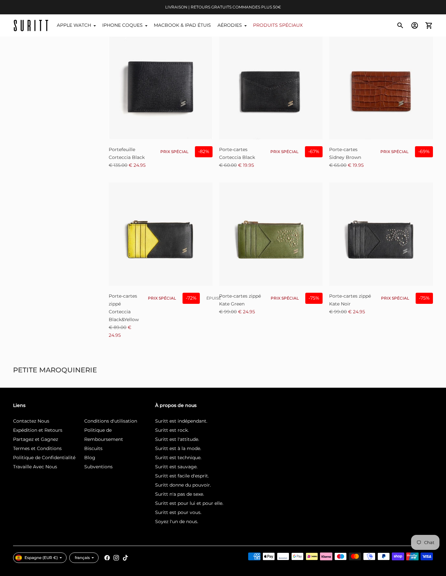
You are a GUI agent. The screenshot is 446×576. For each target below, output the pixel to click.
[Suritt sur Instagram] (116, 557)
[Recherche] (400, 25)
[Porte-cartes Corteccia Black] (271, 87)
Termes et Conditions (37, 448)
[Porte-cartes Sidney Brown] (381, 87)
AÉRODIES (229, 25)
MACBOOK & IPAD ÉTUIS (182, 25)
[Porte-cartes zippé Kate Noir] (381, 234)
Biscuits (93, 448)
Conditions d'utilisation (110, 421)
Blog (89, 457)
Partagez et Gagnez (35, 439)
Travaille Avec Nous (35, 467)
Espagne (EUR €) (41, 557)
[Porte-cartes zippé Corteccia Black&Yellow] (161, 234)
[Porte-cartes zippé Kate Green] (271, 234)
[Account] (414, 25)
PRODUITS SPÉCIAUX (278, 25)
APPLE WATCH (74, 25)
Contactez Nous (31, 421)
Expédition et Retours (37, 430)
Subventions (98, 467)
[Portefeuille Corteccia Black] (161, 87)
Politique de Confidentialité (44, 457)
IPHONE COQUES (122, 25)
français (82, 557)
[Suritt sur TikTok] (125, 557)
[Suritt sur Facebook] (107, 557)
